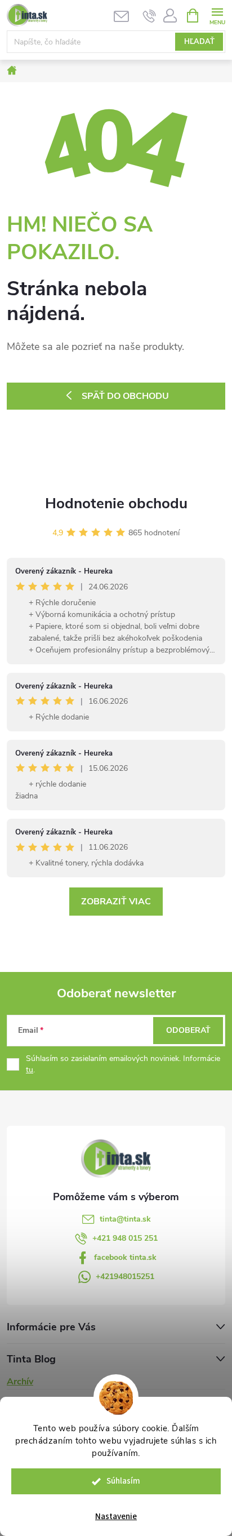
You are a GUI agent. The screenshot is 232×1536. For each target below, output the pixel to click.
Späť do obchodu (125, 396)
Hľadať (199, 42)
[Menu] (217, 15)
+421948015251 (125, 1276)
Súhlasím (123, 1481)
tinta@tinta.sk (125, 1219)
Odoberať (188, 1030)
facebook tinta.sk (125, 1257)
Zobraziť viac (116, 901)
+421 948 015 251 (125, 1238)
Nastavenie (116, 1516)
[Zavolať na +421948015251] (149, 15)
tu (29, 1069)
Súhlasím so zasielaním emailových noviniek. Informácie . (123, 1064)
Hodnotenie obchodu (116, 503)
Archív (20, 1381)
